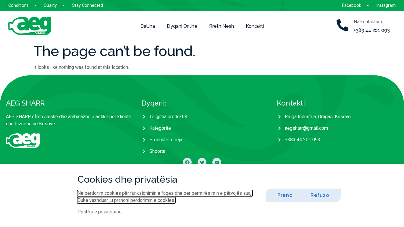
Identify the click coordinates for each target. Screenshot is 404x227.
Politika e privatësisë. (99, 212)
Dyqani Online (182, 26)
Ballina (147, 26)
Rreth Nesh (221, 26)
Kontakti (255, 26)
